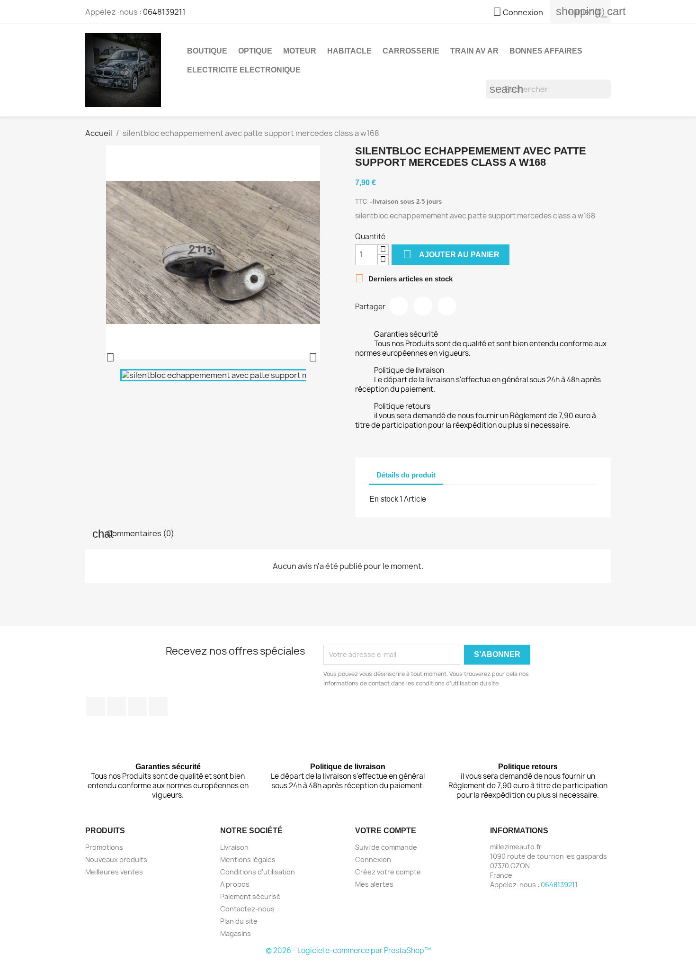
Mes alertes (374, 884)
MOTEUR (299, 51)
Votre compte (385, 831)
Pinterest (446, 306)
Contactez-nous (247, 908)
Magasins (235, 933)
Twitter (116, 706)
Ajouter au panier (451, 254)
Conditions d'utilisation (257, 871)
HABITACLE (349, 51)
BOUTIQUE (207, 51)
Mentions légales (248, 859)
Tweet (422, 306)
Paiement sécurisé (250, 896)
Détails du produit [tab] (406, 475)
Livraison (234, 847)
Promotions (104, 847)
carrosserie (411, 51)
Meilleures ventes (114, 871)
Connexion (373, 859)
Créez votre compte (388, 871)
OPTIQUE (255, 51)
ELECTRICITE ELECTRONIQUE (244, 70)
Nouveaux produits (116, 859)
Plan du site (239, 921)
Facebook (95, 706)
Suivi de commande (386, 847)
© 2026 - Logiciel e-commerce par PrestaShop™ (348, 950)
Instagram (158, 706)
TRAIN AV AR (474, 51)
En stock (383, 499)
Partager (398, 306)
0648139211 (164, 12)
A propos (235, 884)
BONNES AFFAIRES (545, 51)
